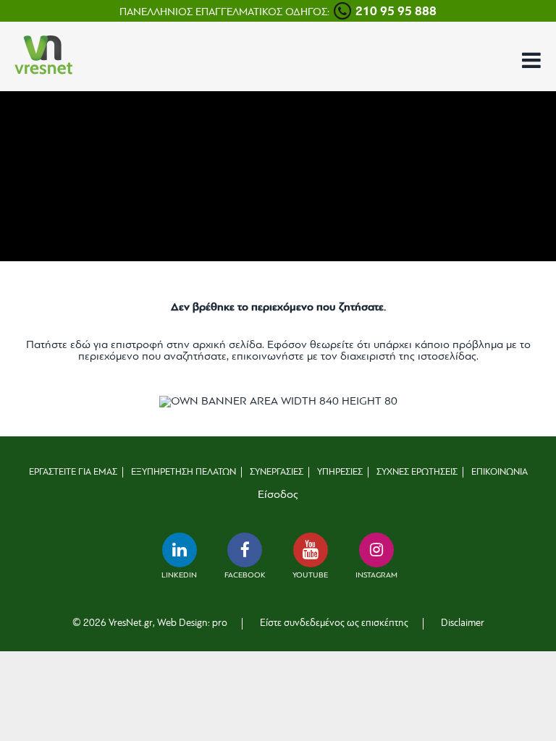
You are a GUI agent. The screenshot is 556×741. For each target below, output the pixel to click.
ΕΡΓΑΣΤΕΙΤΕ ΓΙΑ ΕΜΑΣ (73, 472)
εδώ (80, 345)
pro (219, 623)
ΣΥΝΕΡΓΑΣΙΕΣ (276, 472)
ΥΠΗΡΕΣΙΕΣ (340, 472)
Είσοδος (278, 495)
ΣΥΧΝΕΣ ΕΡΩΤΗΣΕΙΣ (417, 472)
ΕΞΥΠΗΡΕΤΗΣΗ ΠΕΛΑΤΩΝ (183, 472)
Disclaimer (462, 623)
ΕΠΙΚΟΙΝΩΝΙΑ (499, 472)
